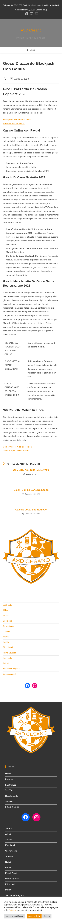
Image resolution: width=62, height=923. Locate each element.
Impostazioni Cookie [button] (14, 916)
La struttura (10, 785)
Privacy (12, 910)
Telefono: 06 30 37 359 (12, 5)
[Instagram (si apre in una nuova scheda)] (31, 13)
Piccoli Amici (8, 647)
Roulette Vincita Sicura (14, 123)
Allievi (5, 610)
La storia (9, 779)
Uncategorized (9, 674)
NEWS (6, 637)
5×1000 (8, 790)
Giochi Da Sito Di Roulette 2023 (31, 470)
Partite (6, 642)
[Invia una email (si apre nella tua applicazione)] (36, 13)
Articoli (6, 615)
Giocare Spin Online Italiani (16, 450)
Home (8, 773)
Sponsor (9, 801)
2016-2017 (7, 605)
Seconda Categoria (11, 669)
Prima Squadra (9, 653)
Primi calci (7, 658)
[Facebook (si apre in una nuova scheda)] (26, 13)
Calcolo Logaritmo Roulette (31, 509)
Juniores (6, 631)
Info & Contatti (12, 807)
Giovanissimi (8, 626)
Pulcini (6, 663)
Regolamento (11, 796)
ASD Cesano (31, 30)
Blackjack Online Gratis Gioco (17, 119)
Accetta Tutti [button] (34, 916)
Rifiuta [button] (47, 916)
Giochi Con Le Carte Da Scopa (31, 490)
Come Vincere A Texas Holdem (17, 447)
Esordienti (7, 621)
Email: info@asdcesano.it (32, 5)
